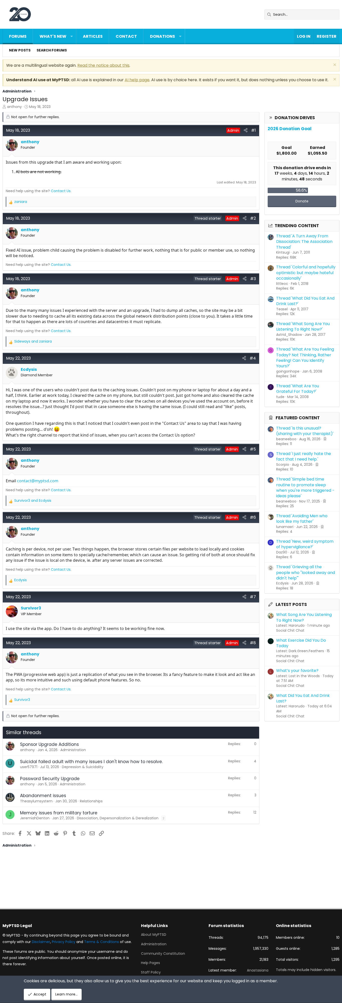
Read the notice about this (103, 65)
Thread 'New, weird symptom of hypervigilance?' (304, 544)
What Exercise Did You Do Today (301, 643)
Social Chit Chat (290, 630)
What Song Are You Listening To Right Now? (304, 617)
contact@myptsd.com (37, 481)
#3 (253, 279)
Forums (18, 36)
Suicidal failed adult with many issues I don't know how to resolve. (91, 762)
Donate (301, 201)
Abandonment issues (43, 796)
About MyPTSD (153, 934)
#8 (253, 643)
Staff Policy (151, 972)
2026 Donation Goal (289, 129)
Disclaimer (41, 941)
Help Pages (150, 962)
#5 (253, 449)
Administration (153, 944)
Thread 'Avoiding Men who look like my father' (301, 518)
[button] (71, 36)
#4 (253, 358)
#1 (253, 130)
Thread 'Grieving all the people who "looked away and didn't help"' (305, 572)
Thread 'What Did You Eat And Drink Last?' (305, 301)
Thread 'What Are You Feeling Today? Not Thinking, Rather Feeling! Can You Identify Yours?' (305, 357)
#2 (253, 218)
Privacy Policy (63, 941)
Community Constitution (163, 953)
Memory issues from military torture (58, 813)
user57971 (28, 766)
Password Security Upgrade (50, 779)
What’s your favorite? (297, 670)
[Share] (245, 130)
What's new (53, 36)
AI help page (137, 80)
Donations (162, 36)
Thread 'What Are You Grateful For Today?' (297, 388)
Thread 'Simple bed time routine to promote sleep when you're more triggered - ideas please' (305, 487)
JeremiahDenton (35, 818)
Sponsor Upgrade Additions (49, 744)
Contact (126, 36)
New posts (20, 50)
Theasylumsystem (36, 801)
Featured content (298, 418)
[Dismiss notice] (334, 65)
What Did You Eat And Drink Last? (303, 698)
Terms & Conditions (101, 941)
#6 (253, 517)
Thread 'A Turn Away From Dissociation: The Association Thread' (304, 241)
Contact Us (61, 190)
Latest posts (291, 604)
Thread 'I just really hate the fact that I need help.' (303, 456)
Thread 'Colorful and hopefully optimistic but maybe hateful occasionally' (305, 272)
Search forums (52, 50)
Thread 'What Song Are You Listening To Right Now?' (303, 326)
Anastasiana (257, 970)
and (33, 341)
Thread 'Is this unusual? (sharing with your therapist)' (304, 431)
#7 (253, 597)
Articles (93, 36)
